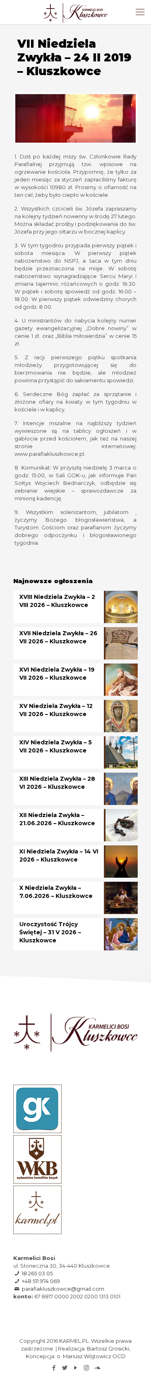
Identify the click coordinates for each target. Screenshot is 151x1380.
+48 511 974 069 (41, 1281)
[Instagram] (86, 1368)
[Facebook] (54, 1368)
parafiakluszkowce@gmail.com (63, 1288)
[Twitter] (64, 1368)
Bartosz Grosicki (108, 1348)
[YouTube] (75, 1368)
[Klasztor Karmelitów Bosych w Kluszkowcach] (75, 12)
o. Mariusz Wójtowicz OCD (91, 1356)
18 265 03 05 (37, 1273)
